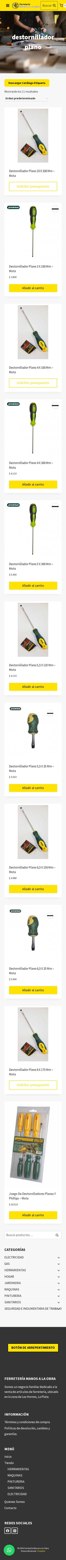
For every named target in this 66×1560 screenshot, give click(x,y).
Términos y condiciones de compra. (27, 1422)
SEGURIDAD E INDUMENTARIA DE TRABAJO (33, 1309)
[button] (9, 1550)
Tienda (9, 1463)
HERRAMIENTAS (15, 1270)
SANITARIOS (12, 1302)
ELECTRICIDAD (14, 1257)
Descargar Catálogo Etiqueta (26, 83)
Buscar (58, 1235)
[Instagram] (15, 1531)
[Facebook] (7, 1531)
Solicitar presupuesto (33, 186)
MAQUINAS (11, 1289)
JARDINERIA (12, 1283)
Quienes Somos (14, 1502)
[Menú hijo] (58, 1257)
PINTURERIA (12, 1296)
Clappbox (41, 1551)
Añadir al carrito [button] (33, 288)
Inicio (8, 1457)
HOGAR (9, 1277)
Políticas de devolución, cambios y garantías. (27, 1431)
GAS (7, 1264)
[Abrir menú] (7, 5)
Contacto (10, 1508)
